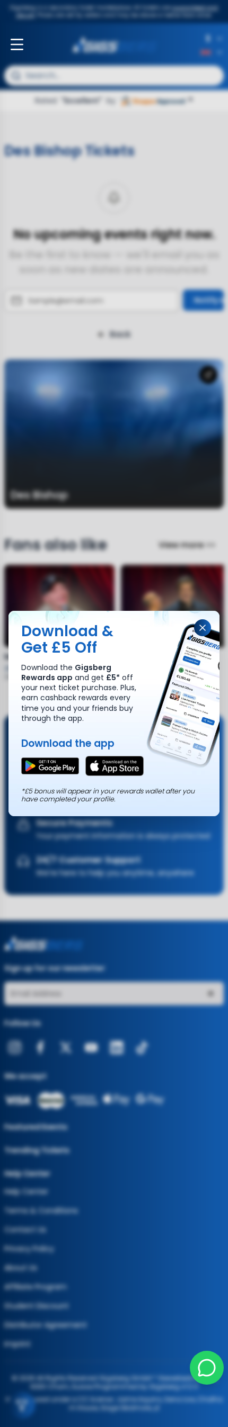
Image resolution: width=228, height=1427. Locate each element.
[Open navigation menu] (17, 44)
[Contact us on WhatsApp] (207, 1368)
